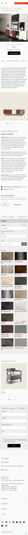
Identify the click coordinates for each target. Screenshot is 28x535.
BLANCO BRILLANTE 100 (21, 311)
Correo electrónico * (7, 424)
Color (2, 233)
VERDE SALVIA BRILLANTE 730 (18, 335)
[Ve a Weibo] (6, 526)
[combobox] (14, 228)
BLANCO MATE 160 (19, 322)
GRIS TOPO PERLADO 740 (6, 262)
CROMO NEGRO (19, 261)
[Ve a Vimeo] (24, 522)
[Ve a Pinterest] (13, 522)
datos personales (22, 439)
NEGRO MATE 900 (5, 311)
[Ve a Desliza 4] (17, 123)
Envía (14, 445)
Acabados (3, 220)
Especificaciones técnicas (13, 60)
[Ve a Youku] (2, 526)
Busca (2, 241)
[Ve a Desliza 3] (14, 123)
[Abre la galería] (25, 38)
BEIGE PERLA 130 (19, 299)
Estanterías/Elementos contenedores (9, 10)
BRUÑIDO (3, 322)
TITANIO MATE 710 (19, 347)
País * (3, 431)
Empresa (4, 498)
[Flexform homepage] (21, 3)
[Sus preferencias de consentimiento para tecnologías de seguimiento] (25, 533)
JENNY (3, 393)
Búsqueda (6, 458)
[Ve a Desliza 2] (11, 123)
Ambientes (4, 504)
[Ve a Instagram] (2, 522)
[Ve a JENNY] (14, 376)
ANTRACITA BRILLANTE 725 (6, 348)
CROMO (3, 299)
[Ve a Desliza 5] (20, 123)
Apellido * (4, 418)
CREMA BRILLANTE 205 (7, 286)
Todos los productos (17, 8)
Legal (3, 514)
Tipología (3, 225)
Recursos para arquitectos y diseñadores (14, 466)
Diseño (3, 60)
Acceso (5, 204)
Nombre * (4, 411)
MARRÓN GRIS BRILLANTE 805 (5, 335)
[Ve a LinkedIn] (20, 522)
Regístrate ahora (17, 204)
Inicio (2, 8)
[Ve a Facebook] (6, 522)
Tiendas (4, 509)
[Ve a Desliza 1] (8, 123)
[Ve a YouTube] (16, 522)
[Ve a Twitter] (9, 522)
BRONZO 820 (18, 274)
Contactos (6, 462)
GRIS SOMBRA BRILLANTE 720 (18, 287)
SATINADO (3, 274)
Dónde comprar (14, 53)
